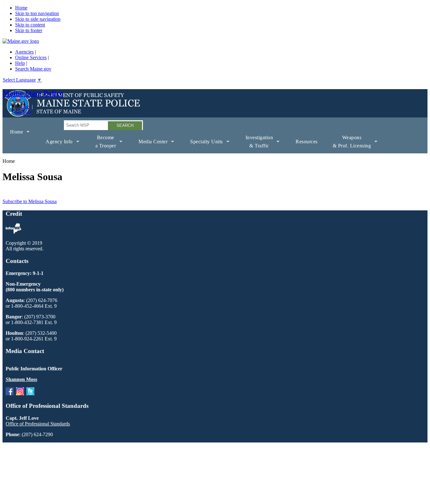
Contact (23, 106)
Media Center (149, 146)
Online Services (31, 57)
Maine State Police (33, 93)
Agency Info (55, 146)
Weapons (348, 144)
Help (20, 63)
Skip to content (30, 24)
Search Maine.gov (33, 68)
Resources (307, 141)
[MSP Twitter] (30, 393)
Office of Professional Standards (38, 423)
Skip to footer (28, 30)
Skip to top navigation (37, 13)
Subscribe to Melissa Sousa (30, 201)
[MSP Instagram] (20, 393)
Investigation (255, 144)
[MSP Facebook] (10, 393)
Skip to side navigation (37, 19)
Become (102, 144)
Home (21, 7)
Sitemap (23, 112)
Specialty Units (203, 146)
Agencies (24, 51)
